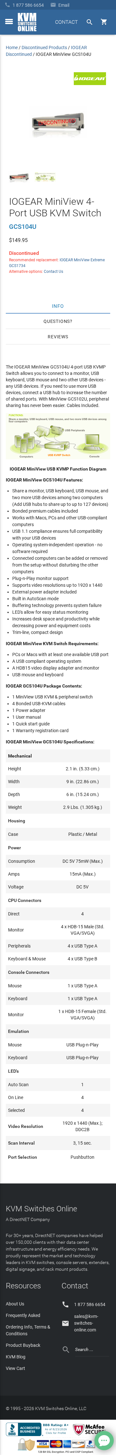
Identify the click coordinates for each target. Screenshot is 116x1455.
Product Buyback (23, 1345)
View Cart (15, 1368)
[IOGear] (90, 83)
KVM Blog (15, 1356)
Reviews (58, 336)
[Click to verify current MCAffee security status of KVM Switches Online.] (90, 1435)
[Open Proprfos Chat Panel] (104, 1440)
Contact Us (53, 271)
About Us (15, 1303)
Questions (57, 321)
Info (58, 306)
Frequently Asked (23, 1315)
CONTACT (66, 22)
